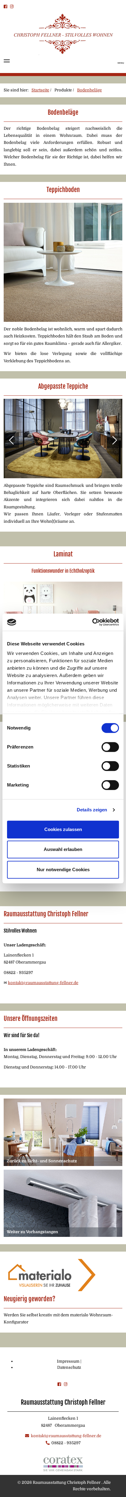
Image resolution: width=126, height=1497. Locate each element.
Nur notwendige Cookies (63, 869)
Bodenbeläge (89, 90)
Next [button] (114, 440)
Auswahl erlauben (63, 849)
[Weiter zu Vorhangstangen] (63, 1203)
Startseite (40, 90)
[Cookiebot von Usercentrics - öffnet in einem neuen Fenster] (92, 622)
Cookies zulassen (63, 829)
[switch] (110, 747)
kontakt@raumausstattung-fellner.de (43, 982)
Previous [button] (11, 440)
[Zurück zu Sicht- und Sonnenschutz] (63, 1131)
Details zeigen (92, 809)
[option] (63, 440)
